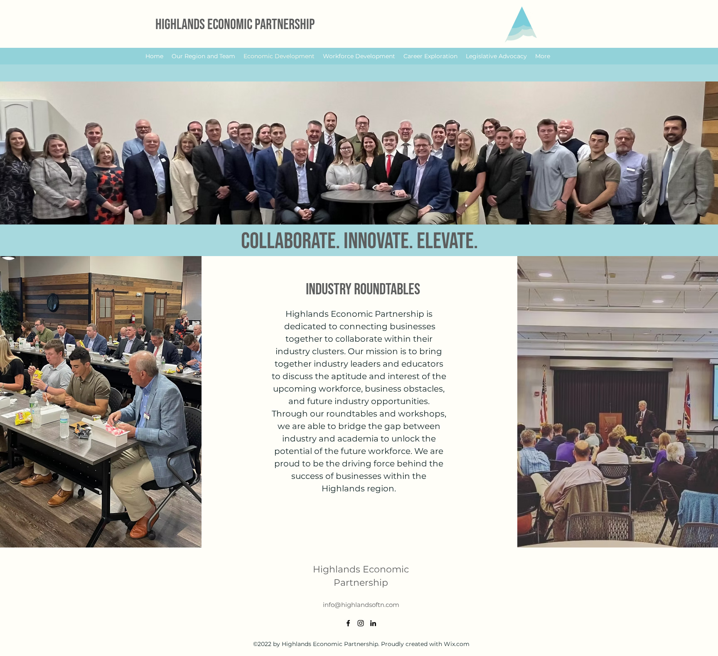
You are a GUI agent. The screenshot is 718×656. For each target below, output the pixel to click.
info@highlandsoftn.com (361, 605)
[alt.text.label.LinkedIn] (373, 623)
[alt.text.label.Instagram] (361, 623)
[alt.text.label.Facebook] (348, 623)
